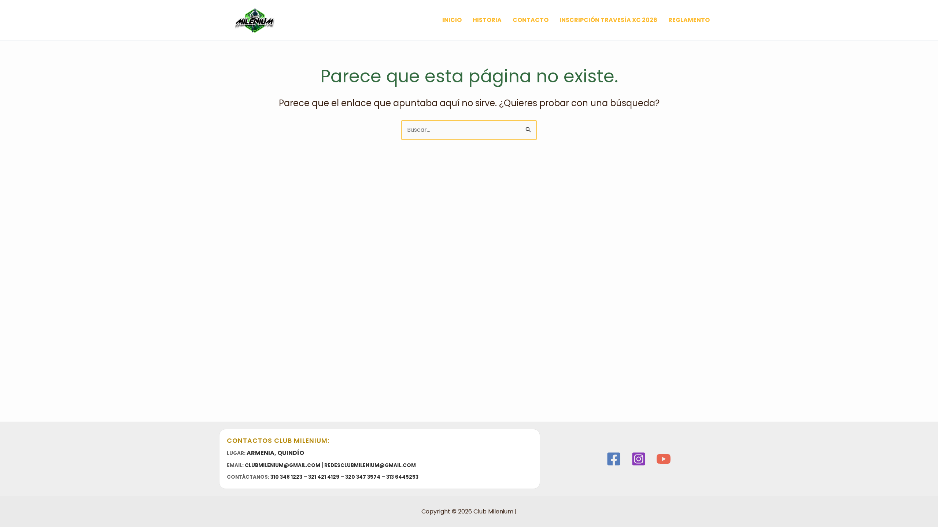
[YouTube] (663, 459)
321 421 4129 (323, 477)
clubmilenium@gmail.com (282, 465)
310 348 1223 (286, 477)
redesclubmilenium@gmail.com (370, 465)
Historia (487, 20)
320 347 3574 (362, 477)
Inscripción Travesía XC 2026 (608, 20)
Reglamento (689, 20)
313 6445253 (402, 477)
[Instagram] (638, 459)
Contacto (531, 20)
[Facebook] (613, 459)
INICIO (452, 20)
